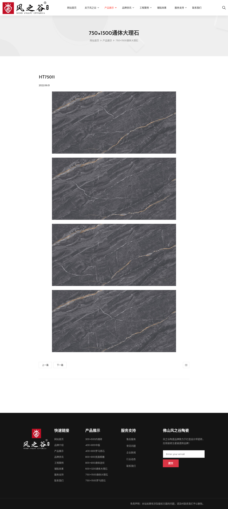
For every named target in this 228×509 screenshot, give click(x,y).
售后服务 (131, 439)
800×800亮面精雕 (95, 457)
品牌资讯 (126, 7)
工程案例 (144, 7)
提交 (170, 463)
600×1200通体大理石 (96, 468)
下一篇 (60, 365)
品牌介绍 (59, 445)
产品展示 (109, 7)
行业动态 (131, 459)
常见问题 (131, 445)
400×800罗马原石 (95, 451)
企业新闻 (131, 452)
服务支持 (179, 7)
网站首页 (71, 7)
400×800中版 (92, 445)
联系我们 (196, 7)
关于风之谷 (90, 7)
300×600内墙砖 (93, 439)
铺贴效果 (161, 7)
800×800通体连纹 (95, 462)
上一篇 (45, 365)
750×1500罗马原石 (95, 480)
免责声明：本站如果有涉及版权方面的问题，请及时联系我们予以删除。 (167, 503)
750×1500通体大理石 (96, 474)
